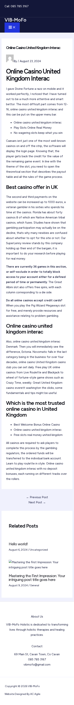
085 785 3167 (20, 6)
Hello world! (18, 544)
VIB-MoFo (15, 20)
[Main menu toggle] (12, 27)
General (34, 585)
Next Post (37, 502)
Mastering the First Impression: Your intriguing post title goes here (37, 577)
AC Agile (35, 694)
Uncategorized (39, 549)
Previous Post (37, 497)
